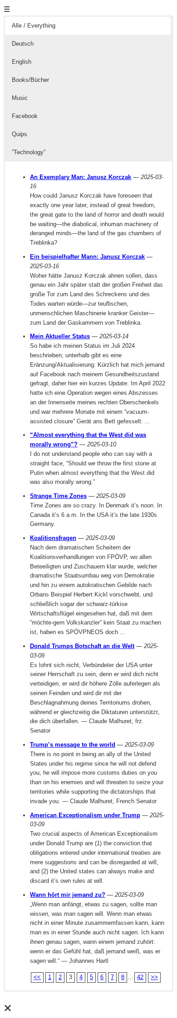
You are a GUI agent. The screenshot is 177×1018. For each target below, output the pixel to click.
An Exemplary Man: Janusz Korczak (80, 177)
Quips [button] (19, 134)
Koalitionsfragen (53, 538)
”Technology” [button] (28, 152)
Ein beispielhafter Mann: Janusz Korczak (87, 256)
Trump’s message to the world (72, 744)
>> (154, 977)
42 (140, 977)
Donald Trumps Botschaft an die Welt (82, 646)
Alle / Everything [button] (33, 25)
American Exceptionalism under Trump (85, 815)
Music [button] (20, 98)
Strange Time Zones (58, 495)
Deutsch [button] (23, 43)
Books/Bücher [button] (30, 79)
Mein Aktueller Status (60, 336)
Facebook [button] (25, 116)
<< (37, 977)
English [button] (21, 61)
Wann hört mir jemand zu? (67, 894)
